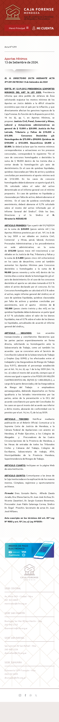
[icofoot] (29, 565)
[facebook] (25, 695)
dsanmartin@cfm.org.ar (16, 628)
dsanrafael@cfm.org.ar (15, 653)
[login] (43, 27)
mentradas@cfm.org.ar (16, 603)
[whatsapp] (31, 695)
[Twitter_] (36, 695)
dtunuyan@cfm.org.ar (15, 677)
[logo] (29, 3)
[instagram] (20, 695)
